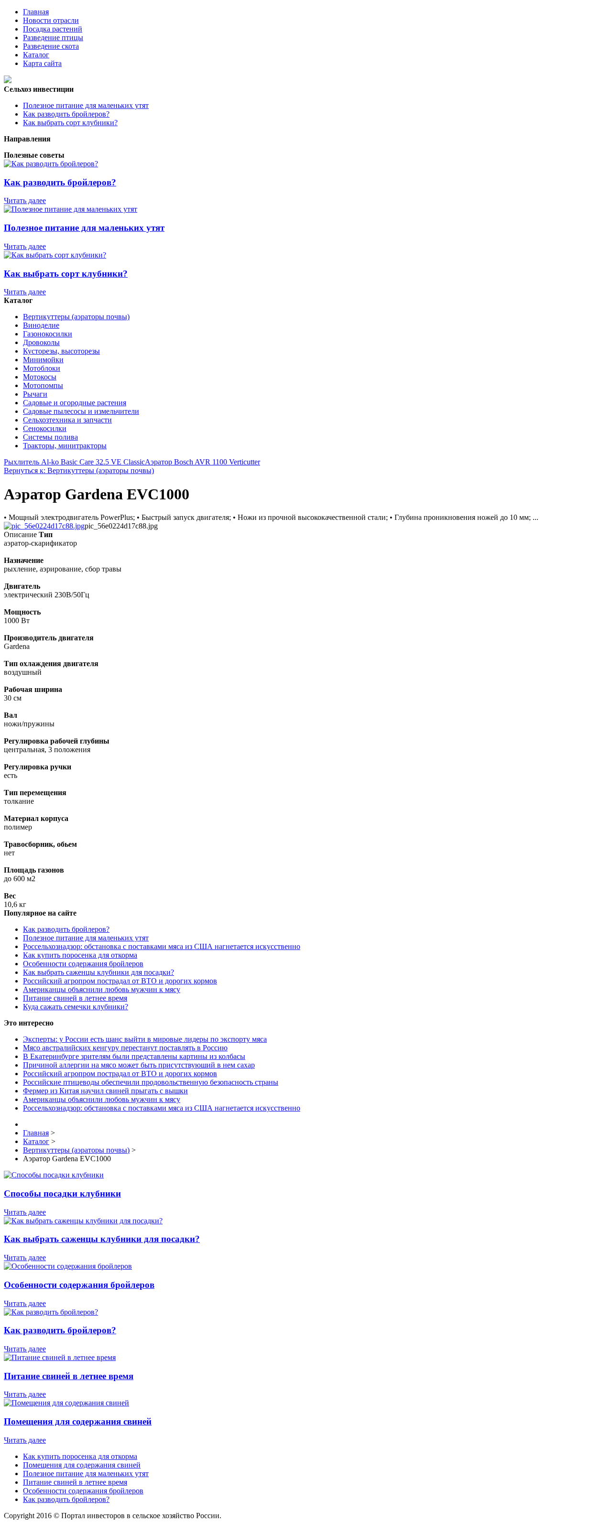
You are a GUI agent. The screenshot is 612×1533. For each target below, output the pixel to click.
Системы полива (50, 437)
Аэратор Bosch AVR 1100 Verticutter (202, 462)
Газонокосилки (47, 334)
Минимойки (43, 360)
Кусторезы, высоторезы (61, 351)
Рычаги (35, 394)
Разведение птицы (53, 37)
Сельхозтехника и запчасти (67, 420)
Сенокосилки (44, 428)
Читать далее (25, 200)
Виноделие (41, 325)
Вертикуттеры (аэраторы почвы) (76, 317)
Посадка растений (52, 29)
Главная (36, 12)
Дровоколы (41, 342)
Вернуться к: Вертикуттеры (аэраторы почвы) (79, 470)
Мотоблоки (41, 368)
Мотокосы (39, 377)
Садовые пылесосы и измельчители (81, 411)
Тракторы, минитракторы (65, 446)
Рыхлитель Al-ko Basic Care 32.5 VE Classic (74, 462)
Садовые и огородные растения (74, 403)
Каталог (36, 55)
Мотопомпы (43, 385)
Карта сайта (42, 63)
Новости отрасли (51, 20)
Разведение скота (51, 46)
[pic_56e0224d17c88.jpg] (44, 526)
